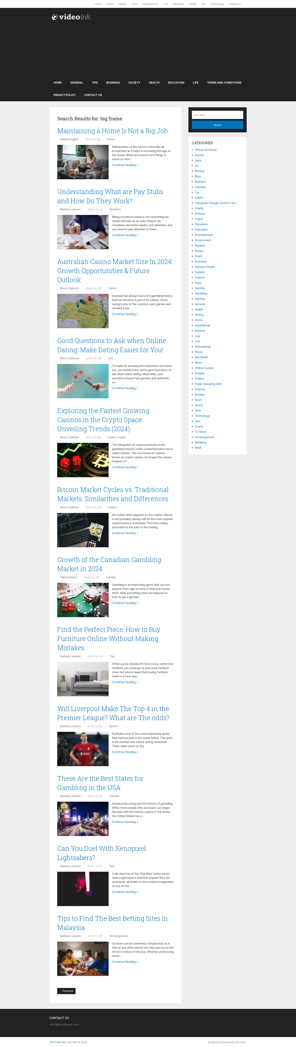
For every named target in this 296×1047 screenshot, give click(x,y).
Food (198, 282)
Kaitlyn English (69, 139)
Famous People (205, 266)
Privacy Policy (65, 95)
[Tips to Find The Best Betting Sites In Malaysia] (83, 959)
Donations (201, 224)
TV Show (200, 431)
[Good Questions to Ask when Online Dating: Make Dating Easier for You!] (83, 381)
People (199, 373)
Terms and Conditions (224, 82)
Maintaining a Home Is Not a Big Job (112, 130)
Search (217, 125)
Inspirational (202, 325)
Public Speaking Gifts (208, 384)
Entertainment (150, 4)
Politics (199, 378)
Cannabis (200, 187)
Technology (217, 4)
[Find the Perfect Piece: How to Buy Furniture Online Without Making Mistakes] (83, 679)
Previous (67, 991)
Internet (200, 330)
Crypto (121, 437)
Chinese (200, 213)
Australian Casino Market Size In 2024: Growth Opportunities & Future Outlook (115, 270)
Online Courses (204, 368)
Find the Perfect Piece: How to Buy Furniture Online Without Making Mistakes (109, 638)
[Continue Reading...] (125, 165)
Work (198, 447)
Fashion (122, 4)
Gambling (201, 293)
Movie (199, 352)
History (199, 314)
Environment (203, 240)
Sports (110, 4)
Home (98, 4)
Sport (198, 400)
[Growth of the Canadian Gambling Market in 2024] (83, 600)
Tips (165, 4)
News (198, 362)
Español (200, 245)
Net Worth (201, 357)
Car (197, 192)
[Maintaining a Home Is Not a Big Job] (83, 162)
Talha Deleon (68, 577)
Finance (200, 277)
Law (197, 336)
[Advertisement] (148, 51)
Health (192, 4)
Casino (112, 288)
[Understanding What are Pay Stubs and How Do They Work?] (83, 232)
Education (178, 4)
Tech (134, 4)
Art (197, 165)
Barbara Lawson (70, 209)
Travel (199, 426)
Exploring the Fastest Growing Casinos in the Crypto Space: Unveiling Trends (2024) (103, 419)
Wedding (200, 442)
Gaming (200, 298)
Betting (199, 171)
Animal (199, 155)
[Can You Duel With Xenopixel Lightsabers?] (83, 889)
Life (203, 4)
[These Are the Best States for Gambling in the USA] (83, 819)
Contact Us (235, 4)
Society (134, 82)
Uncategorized (118, 936)
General (76, 82)
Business (113, 82)
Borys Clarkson (69, 288)
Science (200, 389)
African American (206, 149)
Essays (199, 251)
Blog (198, 176)
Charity (199, 208)
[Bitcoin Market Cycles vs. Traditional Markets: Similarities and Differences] (83, 530)
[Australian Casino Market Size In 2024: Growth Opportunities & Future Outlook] (83, 311)
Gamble (111, 577)
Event (198, 256)
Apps (198, 160)
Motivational (203, 346)
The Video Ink (57, 1042)
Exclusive (201, 261)
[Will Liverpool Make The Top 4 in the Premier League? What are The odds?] (83, 749)
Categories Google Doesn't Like (215, 203)
